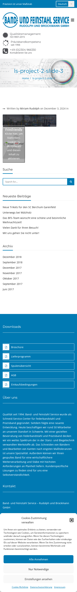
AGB (13, 375)
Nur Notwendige (38, 569)
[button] (71, 520)
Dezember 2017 (12, 267)
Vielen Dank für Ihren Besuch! (20, 227)
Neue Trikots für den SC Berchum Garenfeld (29, 207)
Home (25, 78)
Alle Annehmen (38, 559)
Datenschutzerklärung (41, 587)
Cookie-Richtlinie (20, 587)
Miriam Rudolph (30, 108)
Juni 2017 (8, 289)
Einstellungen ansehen (38, 579)
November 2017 (12, 273)
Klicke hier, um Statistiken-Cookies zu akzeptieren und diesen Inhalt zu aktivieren (14, 146)
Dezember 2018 (12, 257)
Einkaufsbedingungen (24, 384)
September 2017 (12, 284)
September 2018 (12, 262)
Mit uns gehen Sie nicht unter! (21, 233)
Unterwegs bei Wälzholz (17, 212)
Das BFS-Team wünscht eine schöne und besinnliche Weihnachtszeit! (34, 220)
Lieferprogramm (21, 356)
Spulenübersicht (21, 366)
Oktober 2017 (11, 278)
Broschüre (17, 347)
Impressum (59, 587)
